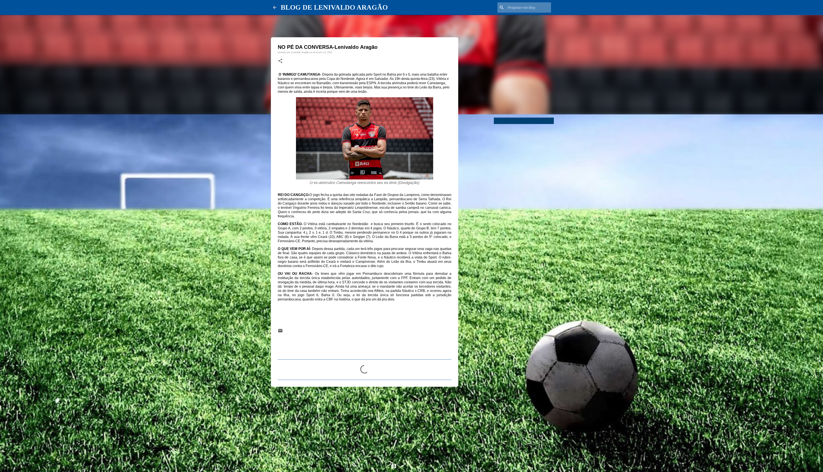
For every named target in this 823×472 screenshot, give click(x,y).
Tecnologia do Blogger (414, 466)
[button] (280, 61)
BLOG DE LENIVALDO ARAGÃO (334, 7)
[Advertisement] (364, 423)
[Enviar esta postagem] (280, 332)
